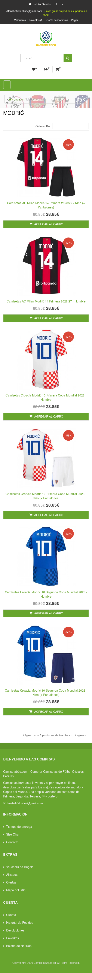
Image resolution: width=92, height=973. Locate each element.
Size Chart (13, 834)
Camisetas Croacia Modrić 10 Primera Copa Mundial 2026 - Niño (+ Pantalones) (46, 496)
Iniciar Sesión (41, 4)
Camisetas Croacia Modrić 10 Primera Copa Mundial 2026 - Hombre (46, 397)
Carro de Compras (57, 20)
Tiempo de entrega (19, 826)
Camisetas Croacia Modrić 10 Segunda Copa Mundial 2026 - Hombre (46, 594)
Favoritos (12, 938)
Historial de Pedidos (19, 922)
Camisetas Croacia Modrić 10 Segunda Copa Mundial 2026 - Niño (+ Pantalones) (46, 692)
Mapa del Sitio (15, 890)
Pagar (74, 20)
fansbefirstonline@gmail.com (25, 803)
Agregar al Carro (48, 224)
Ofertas (11, 882)
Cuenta (11, 915)
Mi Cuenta (20, 20)
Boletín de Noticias (18, 946)
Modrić (30, 99)
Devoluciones (15, 930)
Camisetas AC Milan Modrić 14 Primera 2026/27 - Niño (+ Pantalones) (46, 205)
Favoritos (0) (36, 20)
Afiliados (12, 874)
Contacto (12, 842)
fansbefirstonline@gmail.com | (26, 11)
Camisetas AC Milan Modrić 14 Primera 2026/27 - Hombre (46, 301)
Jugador (19, 99)
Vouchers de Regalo (20, 867)
